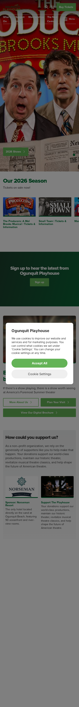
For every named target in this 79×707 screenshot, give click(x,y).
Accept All (39, 363)
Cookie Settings (39, 374)
